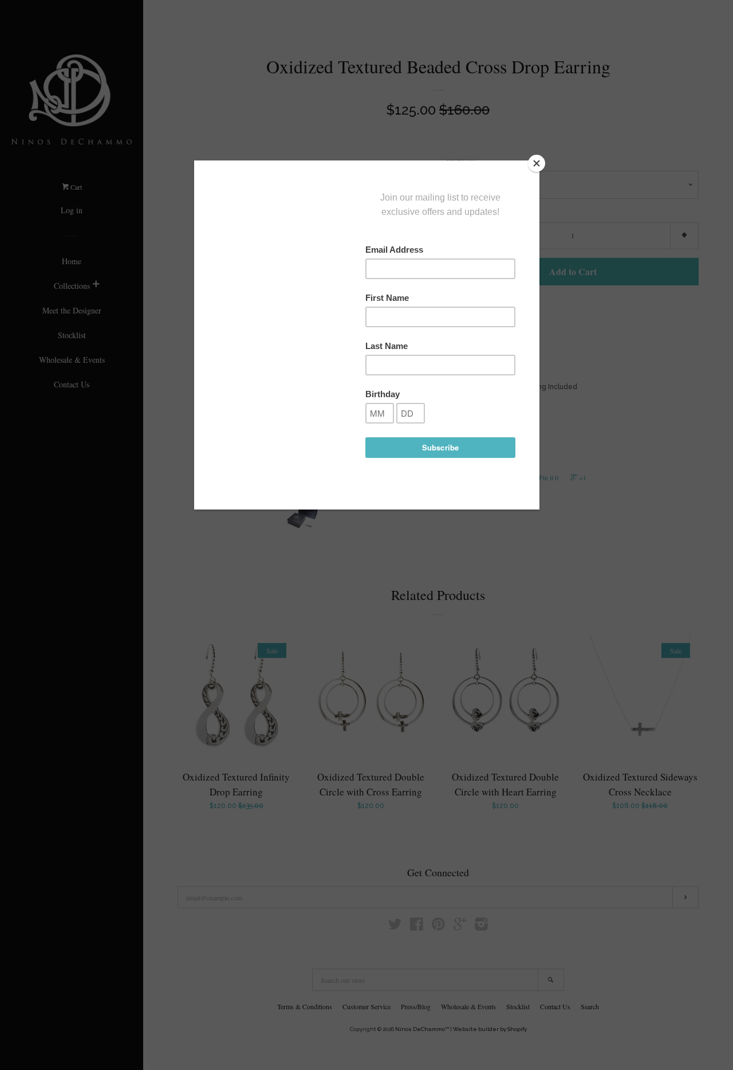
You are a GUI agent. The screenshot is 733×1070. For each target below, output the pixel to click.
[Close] (536, 163)
